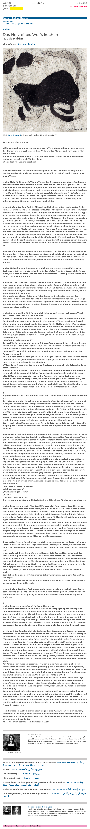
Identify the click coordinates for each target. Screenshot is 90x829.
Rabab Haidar (20, 18)
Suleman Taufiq (26, 44)
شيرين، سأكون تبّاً (33, 769)
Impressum (21, 826)
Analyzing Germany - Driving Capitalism (44, 763)
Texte (6, 18)
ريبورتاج (37, 773)
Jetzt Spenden (80, 6)
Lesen (63, 762)
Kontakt (8, 826)
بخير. (36, 778)
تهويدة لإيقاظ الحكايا (75, 789)
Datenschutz (35, 826)
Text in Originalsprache (20, 24)
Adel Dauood (14, 135)
